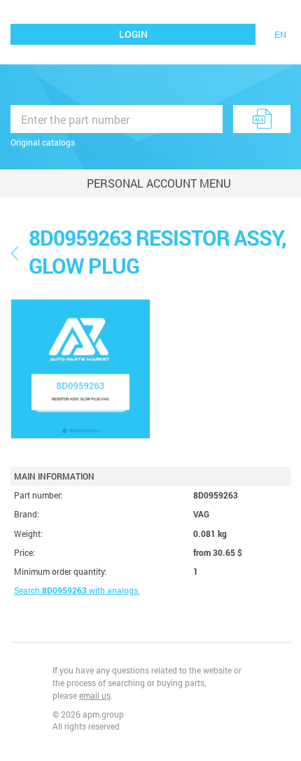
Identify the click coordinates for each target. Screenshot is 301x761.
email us (95, 695)
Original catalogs (42, 142)
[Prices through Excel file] (261, 119)
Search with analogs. (77, 590)
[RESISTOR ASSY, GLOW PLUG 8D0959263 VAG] (80, 369)
